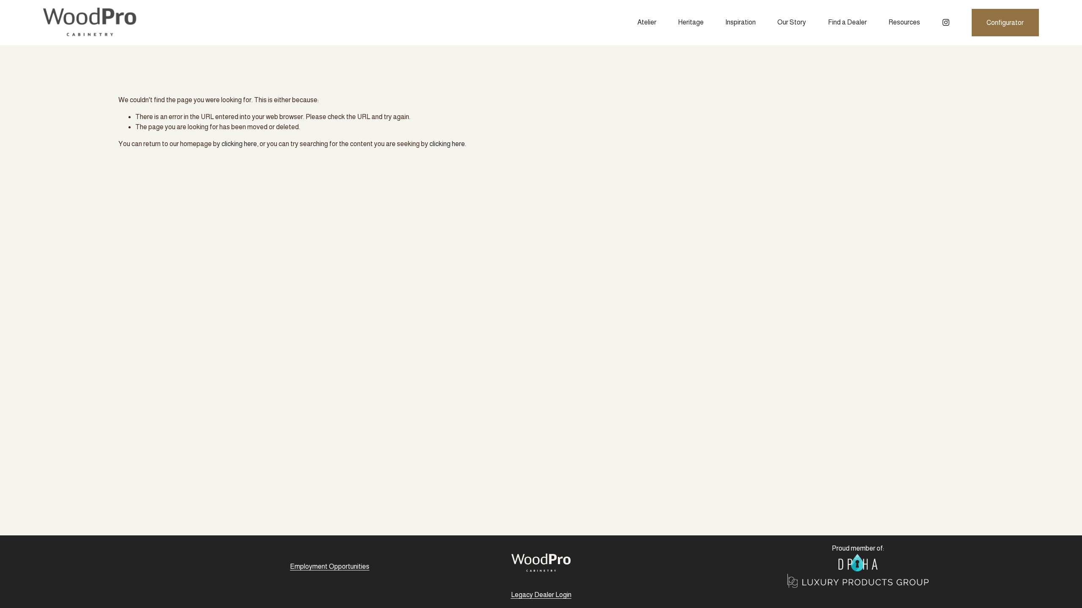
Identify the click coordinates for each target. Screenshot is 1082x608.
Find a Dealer (847, 22)
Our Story (791, 22)
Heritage (691, 22)
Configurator (1005, 22)
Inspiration (740, 22)
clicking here (239, 143)
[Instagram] (946, 22)
